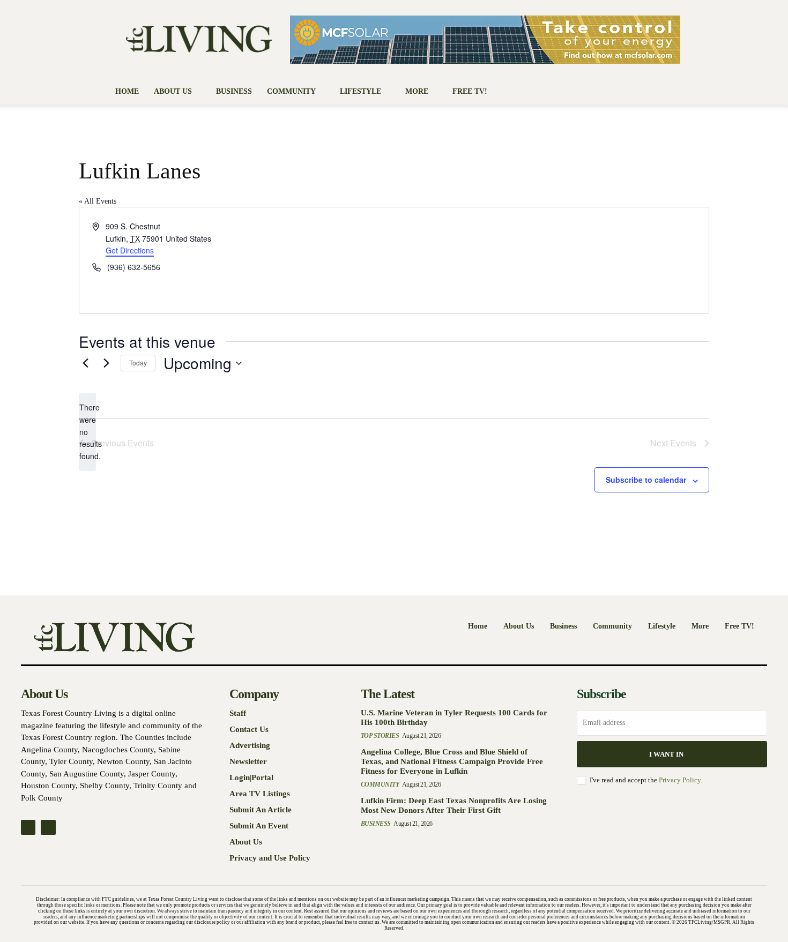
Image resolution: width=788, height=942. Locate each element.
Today (138, 362)
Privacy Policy (680, 780)
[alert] (87, 431)
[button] (667, 92)
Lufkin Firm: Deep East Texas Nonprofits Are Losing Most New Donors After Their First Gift (454, 805)
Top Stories (380, 735)
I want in (666, 754)
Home (127, 91)
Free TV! (469, 91)
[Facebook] (28, 827)
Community (291, 91)
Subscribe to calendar (646, 479)
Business (234, 91)
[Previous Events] (85, 363)
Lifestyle (360, 91)
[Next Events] (106, 363)
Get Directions (130, 250)
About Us (173, 91)
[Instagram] (48, 827)
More (416, 91)
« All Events (97, 201)
